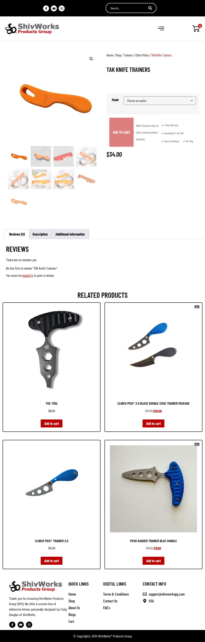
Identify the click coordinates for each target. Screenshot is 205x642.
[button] (91, 58)
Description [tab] (40, 234)
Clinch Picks (142, 55)
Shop (118, 55)
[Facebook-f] (46, 8)
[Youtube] (54, 8)
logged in (27, 275)
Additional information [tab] (70, 234)
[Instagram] (62, 8)
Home (110, 55)
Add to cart (121, 132)
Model (115, 99)
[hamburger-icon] (160, 28)
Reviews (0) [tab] (17, 234)
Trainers (128, 55)
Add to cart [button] (51, 423)
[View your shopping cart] (196, 29)
